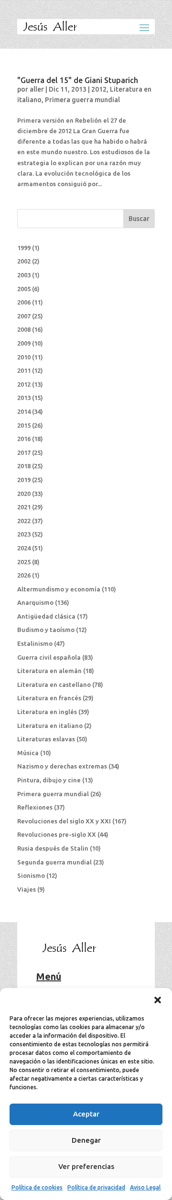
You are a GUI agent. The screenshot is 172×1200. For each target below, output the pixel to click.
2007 (24, 316)
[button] (157, 1000)
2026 (24, 575)
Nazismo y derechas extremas (62, 766)
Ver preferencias (86, 1166)
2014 (24, 411)
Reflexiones (35, 807)
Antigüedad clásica (46, 616)
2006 (24, 302)
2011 (24, 370)
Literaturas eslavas (46, 739)
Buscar (139, 218)
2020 (24, 493)
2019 (24, 479)
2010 (24, 357)
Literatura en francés (49, 698)
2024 (24, 548)
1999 (24, 247)
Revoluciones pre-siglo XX (56, 834)
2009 (24, 343)
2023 (24, 534)
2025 (24, 561)
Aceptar (86, 1114)
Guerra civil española (49, 657)
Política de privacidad (96, 1187)
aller (37, 89)
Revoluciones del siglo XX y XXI (64, 821)
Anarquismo (35, 602)
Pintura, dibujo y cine (49, 780)
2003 (24, 275)
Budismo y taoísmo (46, 629)
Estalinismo (35, 643)
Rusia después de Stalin (52, 848)
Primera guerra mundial (82, 100)
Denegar (86, 1140)
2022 (24, 520)
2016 (24, 438)
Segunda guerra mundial (54, 862)
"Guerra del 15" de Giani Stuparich (77, 80)
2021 (24, 507)
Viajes (26, 889)
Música (28, 752)
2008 (24, 329)
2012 (99, 89)
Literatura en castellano (54, 684)
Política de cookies (37, 1187)
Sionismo (31, 875)
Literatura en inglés (47, 711)
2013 (24, 397)
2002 (24, 261)
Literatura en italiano (50, 725)
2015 (24, 425)
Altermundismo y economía (58, 589)
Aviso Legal (145, 1187)
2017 (24, 452)
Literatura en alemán (49, 670)
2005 (24, 288)
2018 (24, 466)
